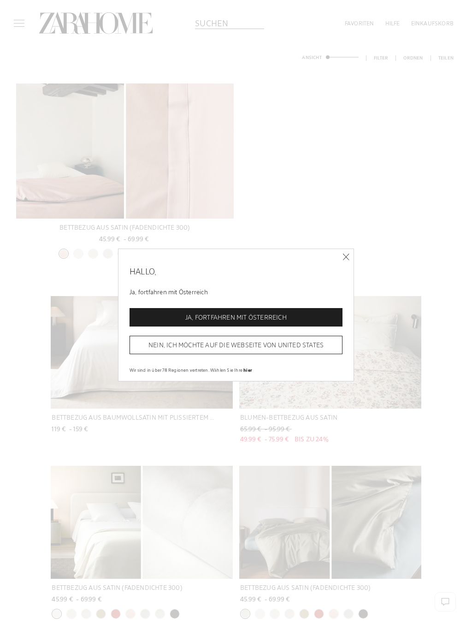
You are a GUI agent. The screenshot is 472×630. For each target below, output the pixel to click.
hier (247, 370)
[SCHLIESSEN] (346, 257)
